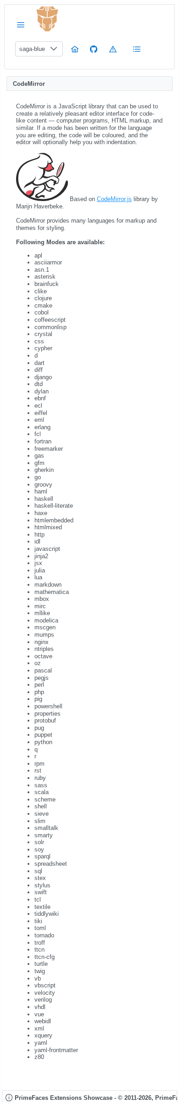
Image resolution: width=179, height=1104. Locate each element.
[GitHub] (93, 48)
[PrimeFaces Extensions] (47, 19)
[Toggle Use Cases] (136, 48)
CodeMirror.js (114, 199)
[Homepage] (75, 48)
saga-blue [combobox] (32, 48)
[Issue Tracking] (113, 48)
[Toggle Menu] (20, 24)
